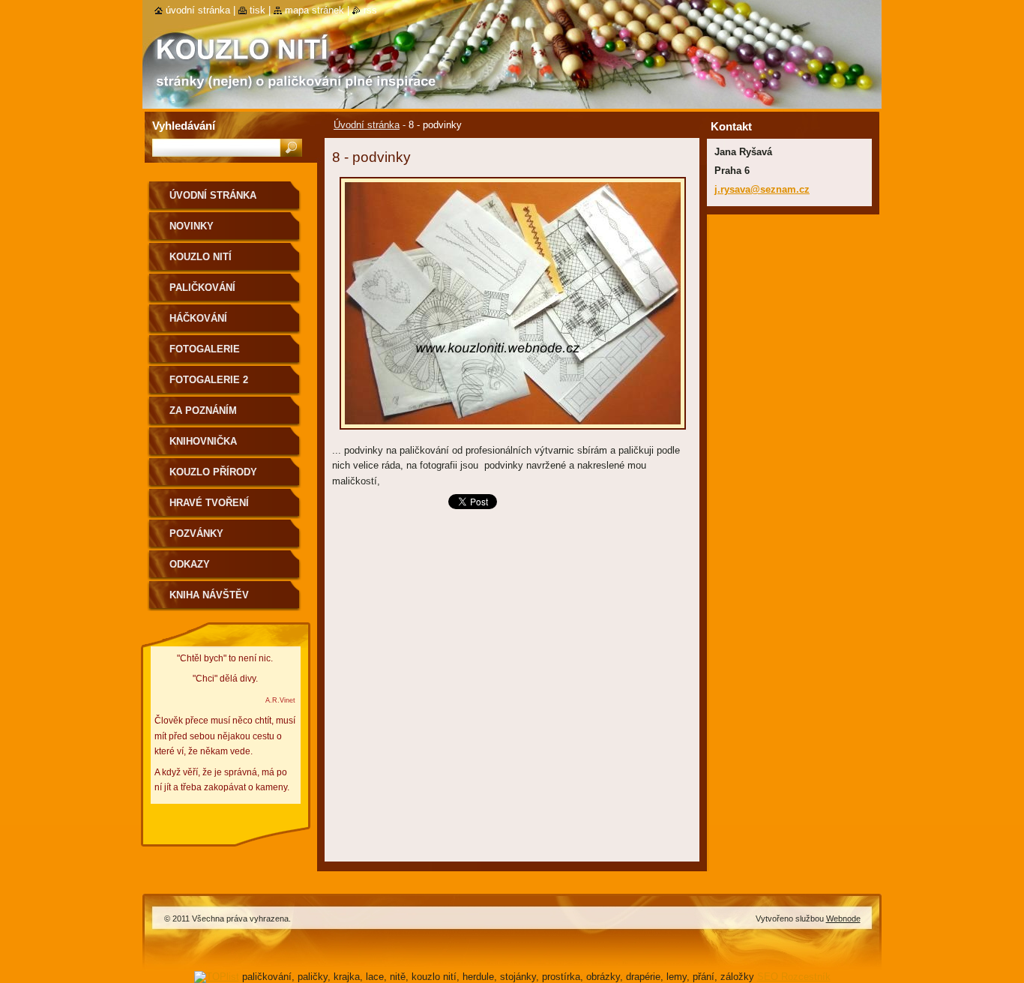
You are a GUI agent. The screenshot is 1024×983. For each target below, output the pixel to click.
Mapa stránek (314, 10)
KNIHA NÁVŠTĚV (209, 595)
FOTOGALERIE (204, 349)
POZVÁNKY (196, 533)
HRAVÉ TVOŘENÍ (209, 502)
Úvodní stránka (367, 124)
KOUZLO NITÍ (200, 256)
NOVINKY (191, 226)
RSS (370, 10)
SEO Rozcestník (794, 976)
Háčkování (198, 318)
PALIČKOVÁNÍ (202, 287)
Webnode (843, 918)
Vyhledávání (183, 125)
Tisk (257, 10)
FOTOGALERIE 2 (208, 379)
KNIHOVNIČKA (203, 441)
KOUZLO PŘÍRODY (213, 472)
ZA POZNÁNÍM (203, 410)
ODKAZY (189, 564)
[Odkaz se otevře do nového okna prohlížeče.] (512, 433)
